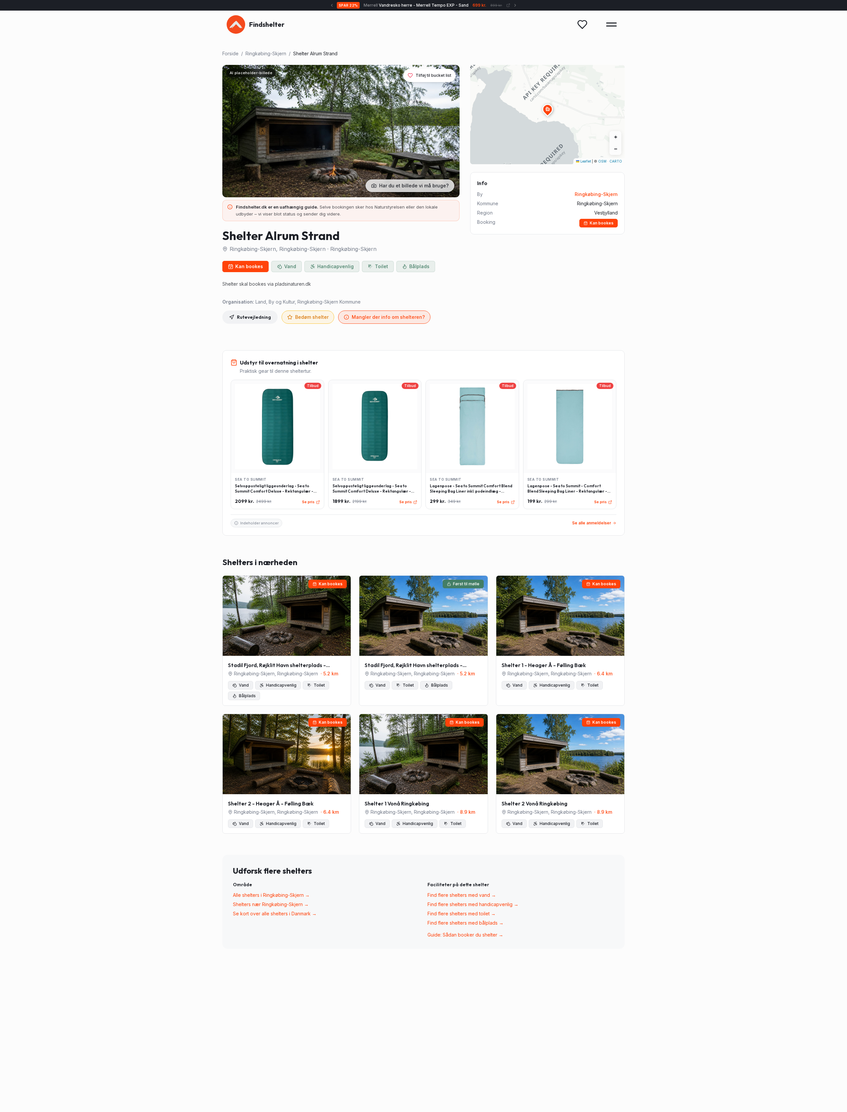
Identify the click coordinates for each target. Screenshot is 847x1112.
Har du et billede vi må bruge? (414, 185)
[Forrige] (340, 5)
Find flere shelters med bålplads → (465, 923)
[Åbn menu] (611, 24)
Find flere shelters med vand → (461, 895)
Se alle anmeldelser (591, 522)
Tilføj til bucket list (433, 75)
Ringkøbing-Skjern (265, 53)
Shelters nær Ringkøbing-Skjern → (271, 904)
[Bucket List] (582, 24)
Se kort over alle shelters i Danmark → (275, 913)
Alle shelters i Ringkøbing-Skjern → (271, 895)
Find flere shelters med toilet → (461, 913)
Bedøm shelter (312, 317)
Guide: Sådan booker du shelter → (465, 935)
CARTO (615, 161)
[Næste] (507, 5)
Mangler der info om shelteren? (388, 317)
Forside (230, 53)
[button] (547, 109)
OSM (602, 161)
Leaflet (585, 161)
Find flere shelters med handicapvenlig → (472, 904)
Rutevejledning (254, 317)
